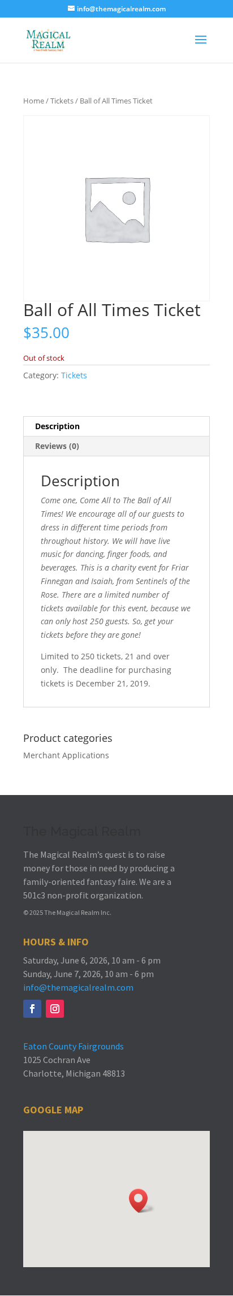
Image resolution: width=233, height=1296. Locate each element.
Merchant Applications (66, 755)
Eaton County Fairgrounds (73, 1046)
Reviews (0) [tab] (57, 445)
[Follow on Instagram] (55, 1009)
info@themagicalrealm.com (78, 987)
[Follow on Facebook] (32, 1009)
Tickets (62, 101)
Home (33, 101)
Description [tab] (57, 426)
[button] (141, 1200)
